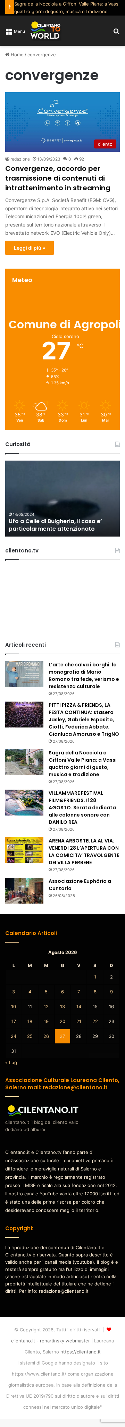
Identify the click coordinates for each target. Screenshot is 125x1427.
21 (78, 1021)
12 (46, 1006)
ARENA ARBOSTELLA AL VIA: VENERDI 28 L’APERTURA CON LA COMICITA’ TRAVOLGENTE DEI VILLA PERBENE (84, 851)
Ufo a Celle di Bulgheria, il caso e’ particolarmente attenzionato (55, 525)
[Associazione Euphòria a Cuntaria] (24, 891)
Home (16, 54)
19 (46, 1021)
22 (95, 1021)
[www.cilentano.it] (45, 30)
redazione (20, 159)
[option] (62, 499)
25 (30, 1036)
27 (62, 1036)
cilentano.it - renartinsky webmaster (50, 1340)
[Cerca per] (116, 33)
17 (13, 1021)
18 (29, 1021)
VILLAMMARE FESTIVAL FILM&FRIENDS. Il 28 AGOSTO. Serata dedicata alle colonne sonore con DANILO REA (82, 808)
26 (46, 1036)
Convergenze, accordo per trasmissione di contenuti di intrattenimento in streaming (57, 178)
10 (13, 1006)
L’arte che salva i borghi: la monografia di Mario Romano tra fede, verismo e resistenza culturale (84, 675)
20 (62, 1021)
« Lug (11, 1062)
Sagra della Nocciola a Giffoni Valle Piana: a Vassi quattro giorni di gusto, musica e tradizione (83, 763)
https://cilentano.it (80, 1351)
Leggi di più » (29, 248)
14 (78, 1006)
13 (62, 1006)
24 (13, 1036)
